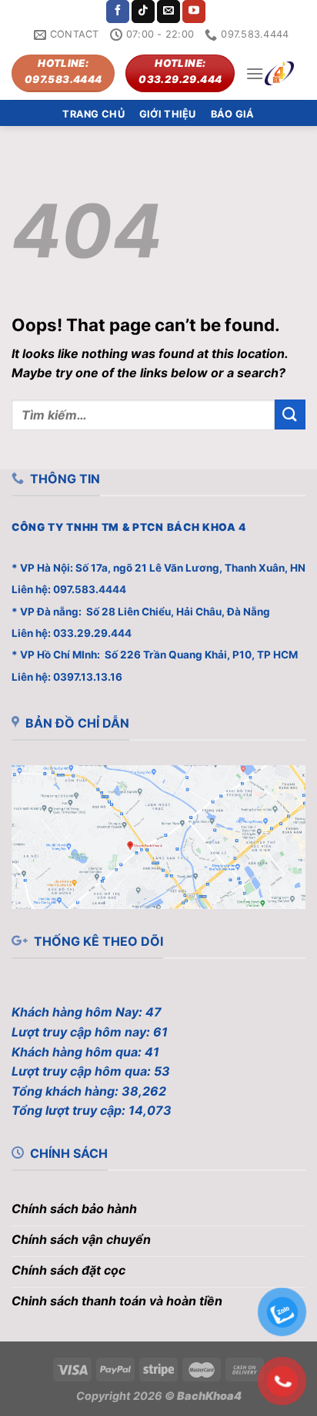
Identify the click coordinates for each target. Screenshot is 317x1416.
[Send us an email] (168, 11)
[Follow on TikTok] (143, 11)
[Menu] (254, 73)
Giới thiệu (167, 114)
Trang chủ (93, 114)
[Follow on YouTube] (193, 11)
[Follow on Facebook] (117, 11)
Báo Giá (233, 114)
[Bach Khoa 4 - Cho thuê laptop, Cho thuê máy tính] (279, 73)
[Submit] (290, 414)
